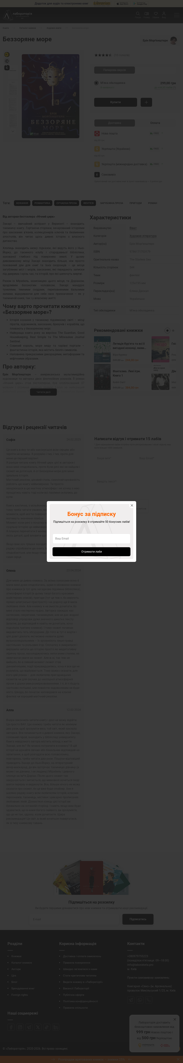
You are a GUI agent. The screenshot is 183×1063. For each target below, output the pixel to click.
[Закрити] (132, 505)
